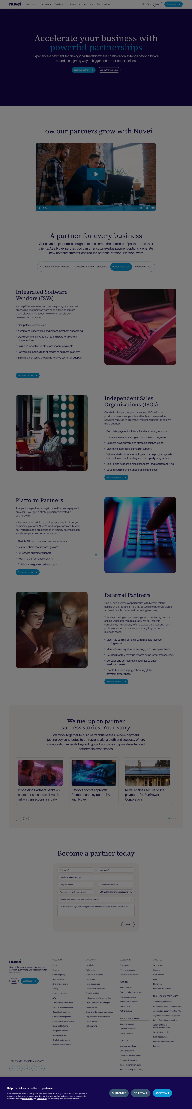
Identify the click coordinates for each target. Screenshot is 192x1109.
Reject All (140, 1093)
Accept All (162, 1093)
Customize (119, 1093)
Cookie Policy (42, 1099)
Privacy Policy (27, 1099)
